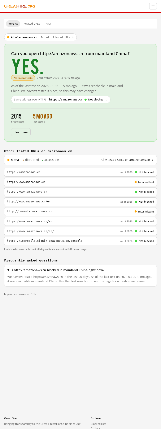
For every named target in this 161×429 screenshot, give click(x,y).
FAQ (48, 23)
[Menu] (153, 6)
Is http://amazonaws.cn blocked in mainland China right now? (57, 270)
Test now (20, 131)
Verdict (13, 23)
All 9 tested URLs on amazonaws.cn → (127, 160)
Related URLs (31, 23)
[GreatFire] (19, 6)
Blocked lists (98, 424)
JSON (33, 294)
